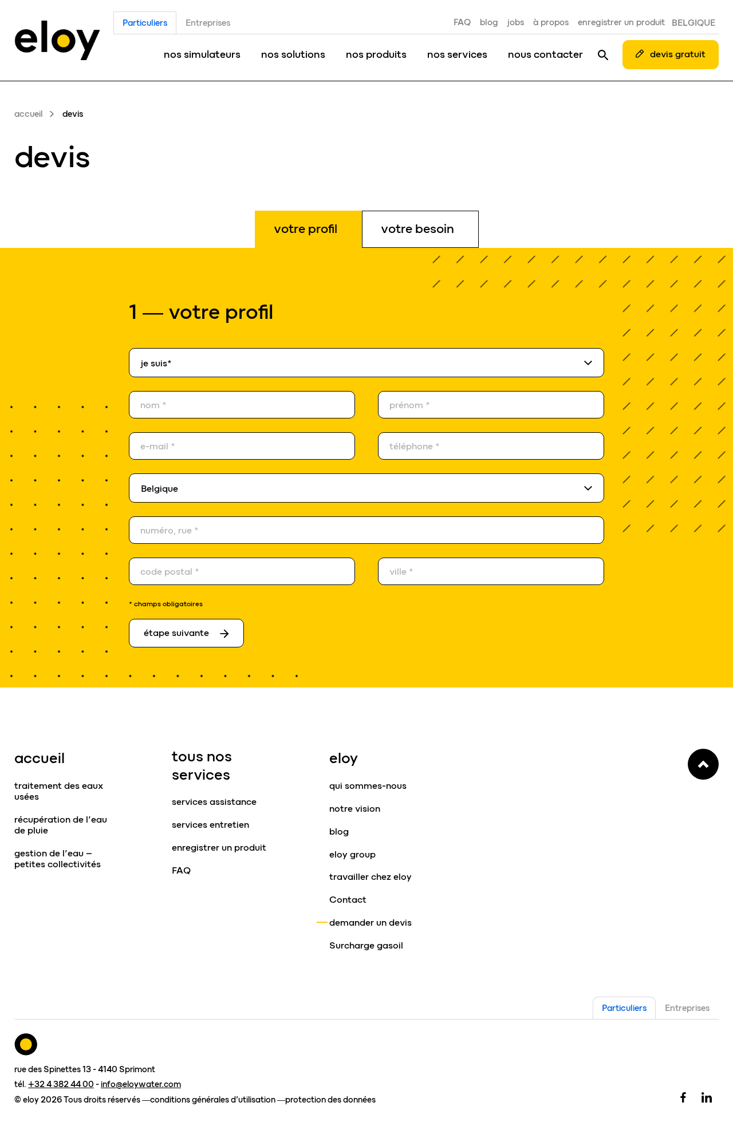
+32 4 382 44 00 (61, 1084)
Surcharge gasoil (366, 945)
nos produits (376, 54)
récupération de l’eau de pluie (60, 825)
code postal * (169, 572)
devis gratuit (678, 54)
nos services (457, 54)
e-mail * (157, 446)
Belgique (693, 23)
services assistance (214, 801)
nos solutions (293, 54)
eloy (343, 758)
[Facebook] (683, 1097)
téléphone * (414, 446)
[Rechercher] (603, 54)
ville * (401, 572)
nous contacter (545, 54)
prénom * (409, 405)
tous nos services (202, 765)
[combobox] (366, 362)
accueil (28, 114)
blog (489, 22)
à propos (551, 22)
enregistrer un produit (621, 22)
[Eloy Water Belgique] (57, 40)
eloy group (352, 854)
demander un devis (370, 922)
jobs (515, 22)
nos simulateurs (202, 54)
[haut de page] (703, 764)
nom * (153, 405)
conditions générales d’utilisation (212, 1100)
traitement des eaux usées (58, 791)
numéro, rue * (169, 531)
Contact (347, 899)
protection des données (330, 1100)
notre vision (354, 808)
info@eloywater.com (141, 1084)
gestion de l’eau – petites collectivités (57, 859)
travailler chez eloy (370, 876)
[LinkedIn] (707, 1097)
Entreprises (208, 23)
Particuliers (145, 23)
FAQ (462, 22)
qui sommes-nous (368, 785)
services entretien (210, 824)
